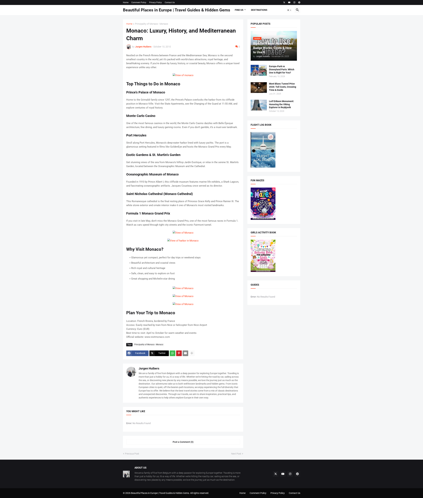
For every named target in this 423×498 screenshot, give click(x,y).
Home (125, 2)
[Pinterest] (179, 353)
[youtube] (289, 2)
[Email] (185, 353)
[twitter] (284, 2)
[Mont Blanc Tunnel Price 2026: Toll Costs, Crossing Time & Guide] (259, 87)
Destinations (259, 10)
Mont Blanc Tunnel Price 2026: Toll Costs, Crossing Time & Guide (282, 86)
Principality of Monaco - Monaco (151, 24)
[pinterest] (299, 2)
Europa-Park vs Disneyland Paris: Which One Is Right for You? (281, 69)
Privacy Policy (155, 2)
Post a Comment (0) (183, 442)
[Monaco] (183, 75)
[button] (289, 10)
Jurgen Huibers (149, 368)
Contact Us (170, 2)
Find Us (239, 10)
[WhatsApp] (172, 353)
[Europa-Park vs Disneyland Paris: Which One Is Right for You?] (259, 70)
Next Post (236, 453)
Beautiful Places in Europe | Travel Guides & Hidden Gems (176, 10)
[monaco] (183, 304)
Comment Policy (138, 2)
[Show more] (192, 353)
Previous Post (132, 453)
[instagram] (294, 2)
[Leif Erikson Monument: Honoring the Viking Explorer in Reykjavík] (259, 105)
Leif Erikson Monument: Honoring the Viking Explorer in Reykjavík (281, 104)
